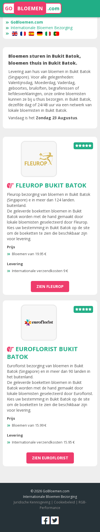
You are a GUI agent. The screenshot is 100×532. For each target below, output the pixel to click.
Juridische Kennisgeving (32, 502)
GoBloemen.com (27, 22)
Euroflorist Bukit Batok (42, 352)
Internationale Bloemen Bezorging (41, 27)
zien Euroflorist (50, 457)
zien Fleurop (50, 286)
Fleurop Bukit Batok (51, 185)
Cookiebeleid (65, 502)
